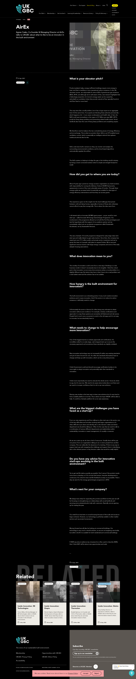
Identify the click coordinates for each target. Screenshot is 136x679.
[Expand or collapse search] (107, 5)
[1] (75, 99)
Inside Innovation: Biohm (108, 606)
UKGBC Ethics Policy (49, 657)
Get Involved (61, 13)
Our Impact (82, 5)
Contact (114, 8)
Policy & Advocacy (101, 13)
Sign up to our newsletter (83, 653)
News (24, 19)
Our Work (41, 13)
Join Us (115, 5)
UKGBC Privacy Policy (24, 657)
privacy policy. (113, 657)
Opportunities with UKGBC (51, 653)
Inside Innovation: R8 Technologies (26, 607)
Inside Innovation (20, 82)
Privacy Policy (73, 673)
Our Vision (73, 5)
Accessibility (20, 661)
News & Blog (90, 5)
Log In (113, 14)
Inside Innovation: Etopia (51, 607)
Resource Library (88, 13)
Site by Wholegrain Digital (23, 671)
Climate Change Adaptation (104, 583)
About (97, 5)
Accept (87, 673)
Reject (97, 673)
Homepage (18, 19)
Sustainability (115, 12)
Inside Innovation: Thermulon (78, 607)
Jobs (103, 5)
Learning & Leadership (74, 13)
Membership (51, 13)
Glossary (114, 10)
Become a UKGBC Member (82, 667)
